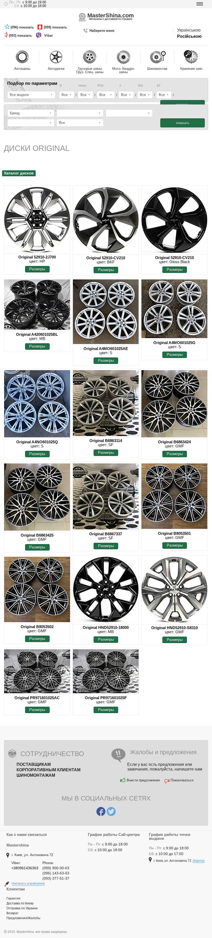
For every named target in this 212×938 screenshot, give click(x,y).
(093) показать (21, 35)
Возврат (12, 913)
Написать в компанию (28, 883)
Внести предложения (143, 780)
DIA (140, 85)
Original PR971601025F (106, 698)
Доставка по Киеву (20, 903)
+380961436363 (24, 868)
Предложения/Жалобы (23, 918)
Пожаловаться (182, 780)
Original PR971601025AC (37, 698)
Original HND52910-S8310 (174, 628)
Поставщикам (34, 764)
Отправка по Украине (22, 908)
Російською (189, 36)
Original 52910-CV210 (105, 258)
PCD (100, 85)
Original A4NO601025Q (37, 442)
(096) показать (23, 27)
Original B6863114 (105, 440)
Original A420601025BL (37, 334)
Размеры (37, 269)
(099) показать (56, 27)
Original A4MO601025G (174, 342)
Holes (82, 85)
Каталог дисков (19, 173)
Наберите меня (102, 31)
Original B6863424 (174, 442)
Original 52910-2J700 (37, 257)
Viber (49, 35)
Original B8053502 (37, 626)
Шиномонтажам (36, 775)
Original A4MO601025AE (106, 348)
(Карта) (199, 861)
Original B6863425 (37, 535)
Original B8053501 (174, 533)
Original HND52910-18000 (106, 627)
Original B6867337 (105, 534)
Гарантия (13, 898)
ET (159, 85)
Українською (189, 30)
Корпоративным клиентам (48, 770)
